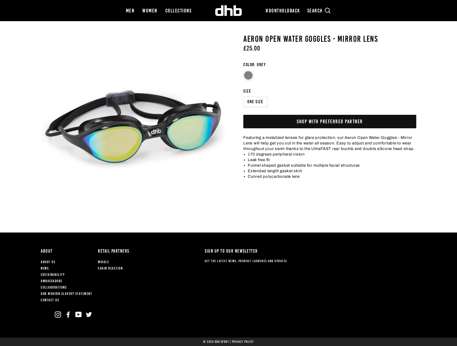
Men (130, 10)
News (45, 268)
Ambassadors (51, 281)
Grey (248, 75)
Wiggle (103, 262)
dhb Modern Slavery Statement (66, 294)
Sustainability (53, 275)
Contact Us (50, 300)
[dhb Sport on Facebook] (68, 314)
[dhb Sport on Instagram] (58, 314)
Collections (178, 10)
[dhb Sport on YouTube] (78, 314)
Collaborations (54, 287)
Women (149, 10)
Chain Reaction (110, 268)
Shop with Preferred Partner (330, 121)
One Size (255, 101)
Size (247, 91)
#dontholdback (283, 10)
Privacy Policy (243, 342)
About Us (48, 262)
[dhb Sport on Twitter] (89, 314)
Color (254, 64)
